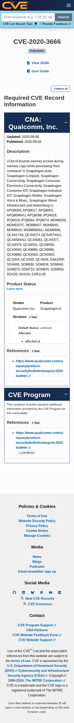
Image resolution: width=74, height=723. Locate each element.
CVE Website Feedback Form (36, 635)
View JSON (40, 63)
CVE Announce (39, 604)
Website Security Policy (37, 521)
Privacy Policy (37, 526)
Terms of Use (37, 516)
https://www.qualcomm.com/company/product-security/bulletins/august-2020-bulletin (40, 368)
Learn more (15, 288)
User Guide (40, 71)
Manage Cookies (37, 535)
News (37, 556)
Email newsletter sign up (37, 571)
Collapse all (60, 88)
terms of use (20, 661)
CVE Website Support (35, 640)
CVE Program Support (36, 625)
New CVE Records (39, 598)
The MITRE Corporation (44, 680)
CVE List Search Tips (17, 23)
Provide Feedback (55, 23)
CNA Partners (37, 630)
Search (63, 17)
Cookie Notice (37, 530)
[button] (69, 5)
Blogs (37, 561)
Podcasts (37, 566)
